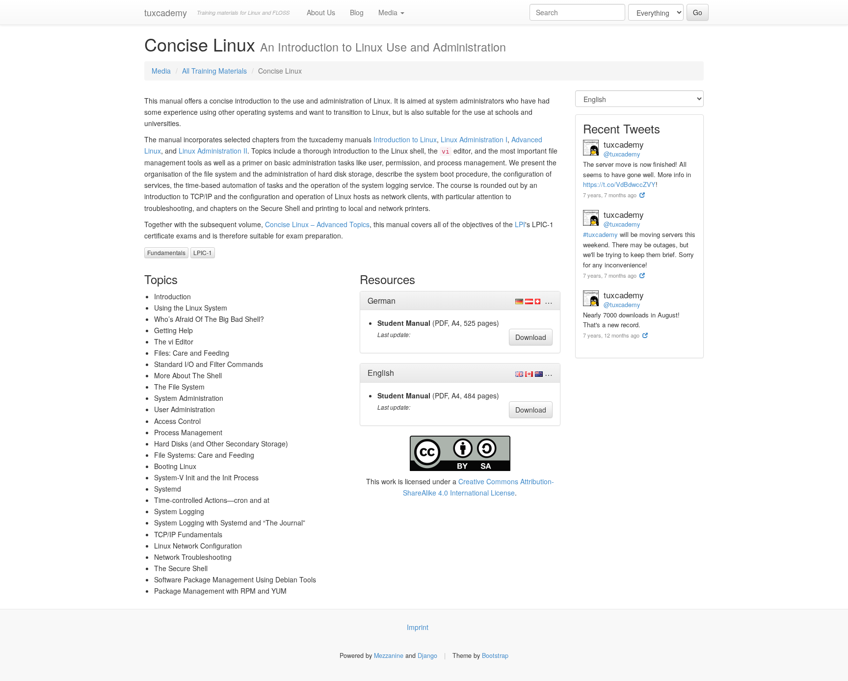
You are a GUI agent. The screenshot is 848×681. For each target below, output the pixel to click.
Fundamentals (166, 252)
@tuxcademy (622, 153)
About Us (321, 12)
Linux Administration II (213, 151)
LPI (520, 224)
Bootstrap (495, 655)
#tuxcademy (600, 234)
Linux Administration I (474, 139)
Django (427, 655)
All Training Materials (214, 71)
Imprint (417, 627)
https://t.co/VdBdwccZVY (619, 184)
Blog (357, 12)
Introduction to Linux (405, 139)
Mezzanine (388, 655)
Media (388, 12)
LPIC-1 (202, 252)
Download (530, 337)
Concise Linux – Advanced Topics (317, 224)
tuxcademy (165, 12)
